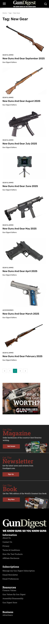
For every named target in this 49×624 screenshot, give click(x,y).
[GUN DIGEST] (24, 4)
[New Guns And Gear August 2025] (24, 81)
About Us (7, 538)
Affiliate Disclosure (11, 558)
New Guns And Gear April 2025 (20, 271)
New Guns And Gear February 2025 (22, 356)
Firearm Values (9, 590)
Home (5, 13)
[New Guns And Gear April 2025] (24, 251)
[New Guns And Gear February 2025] (24, 336)
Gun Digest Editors (10, 62)
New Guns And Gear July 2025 (20, 143)
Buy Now (11, 499)
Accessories (8, 310)
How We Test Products (13, 554)
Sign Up (11, 474)
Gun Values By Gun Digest (14, 594)
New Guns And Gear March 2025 (21, 313)
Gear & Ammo (8, 55)
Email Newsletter (10, 575)
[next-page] (25, 371)
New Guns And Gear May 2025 (20, 228)
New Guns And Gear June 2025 (20, 186)
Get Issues (11, 446)
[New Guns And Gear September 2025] (24, 38)
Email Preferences (11, 579)
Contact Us (7, 542)
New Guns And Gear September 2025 (24, 58)
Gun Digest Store (10, 602)
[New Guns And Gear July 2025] (24, 123)
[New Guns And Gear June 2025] (24, 166)
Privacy (6, 546)
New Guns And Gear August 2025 (21, 101)
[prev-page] (5, 371)
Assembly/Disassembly (13, 598)
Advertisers (8, 615)
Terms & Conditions (11, 550)
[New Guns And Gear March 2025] (24, 293)
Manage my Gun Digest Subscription (19, 571)
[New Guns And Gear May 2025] (24, 208)
